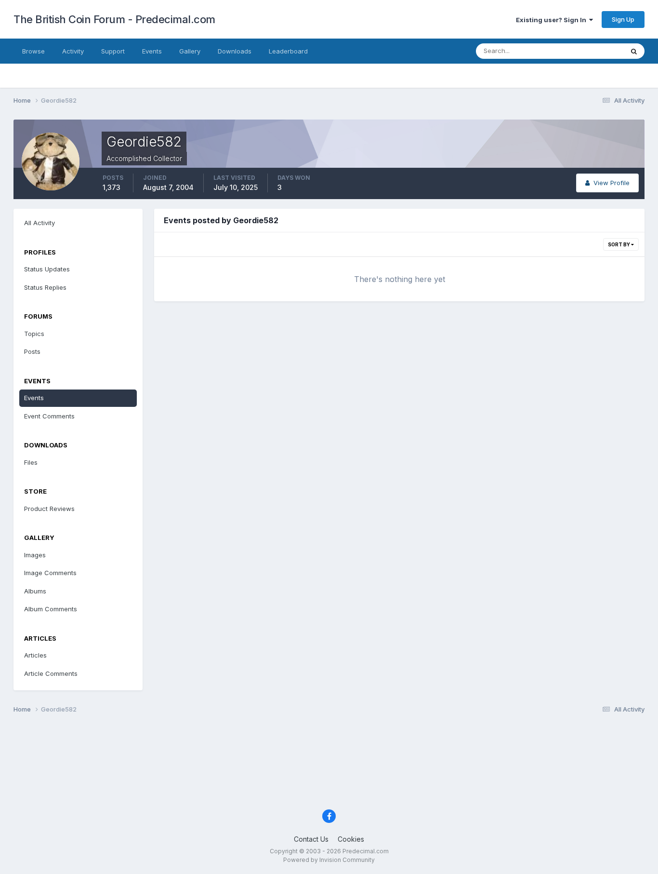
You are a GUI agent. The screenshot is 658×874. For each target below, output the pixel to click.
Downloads (234, 51)
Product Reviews (49, 508)
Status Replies (45, 287)
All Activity (39, 223)
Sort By (619, 244)
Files (31, 462)
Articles (35, 655)
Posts (32, 351)
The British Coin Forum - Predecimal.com (114, 19)
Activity (73, 51)
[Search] (634, 51)
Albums (35, 591)
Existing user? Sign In (552, 20)
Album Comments (50, 609)
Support (113, 51)
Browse (33, 51)
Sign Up (623, 19)
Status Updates (588, 50)
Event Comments (49, 416)
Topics (34, 333)
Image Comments (50, 573)
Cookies (351, 839)
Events (152, 51)
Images (35, 555)
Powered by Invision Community (329, 859)
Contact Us (311, 839)
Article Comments (51, 673)
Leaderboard (288, 51)
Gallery (189, 51)
